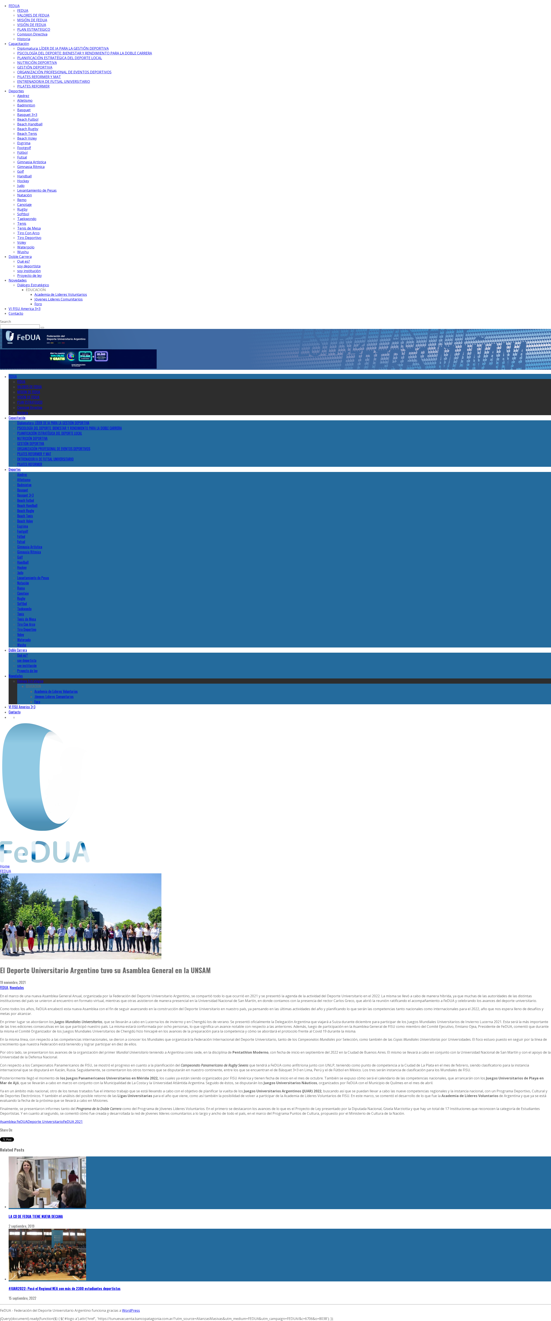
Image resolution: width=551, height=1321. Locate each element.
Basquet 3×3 (27, 114)
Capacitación (19, 43)
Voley (21, 242)
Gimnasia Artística (31, 162)
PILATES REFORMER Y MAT (39, 76)
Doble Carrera (20, 256)
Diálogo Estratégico (33, 285)
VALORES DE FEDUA (33, 15)
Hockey (23, 181)
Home (5, 866)
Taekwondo (26, 218)
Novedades (18, 280)
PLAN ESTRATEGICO (33, 29)
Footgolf (24, 147)
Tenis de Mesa (29, 228)
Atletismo (25, 100)
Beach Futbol (27, 119)
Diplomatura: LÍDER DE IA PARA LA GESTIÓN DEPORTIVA (63, 48)
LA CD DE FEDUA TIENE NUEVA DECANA (36, 1216)
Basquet (24, 110)
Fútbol (22, 152)
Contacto (16, 313)
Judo (21, 185)
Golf (20, 171)
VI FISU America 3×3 (24, 308)
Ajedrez (23, 95)
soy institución (29, 270)
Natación (24, 195)
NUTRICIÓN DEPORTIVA (37, 62)
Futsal (22, 157)
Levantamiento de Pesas (37, 190)
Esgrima (23, 143)
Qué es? (23, 261)
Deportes (16, 91)
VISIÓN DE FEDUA (31, 24)
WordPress (131, 1310)
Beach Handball (29, 124)
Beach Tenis (27, 133)
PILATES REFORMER (33, 86)
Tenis (21, 223)
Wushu (23, 252)
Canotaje (24, 204)
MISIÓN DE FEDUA (32, 20)
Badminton (26, 105)
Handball (24, 176)
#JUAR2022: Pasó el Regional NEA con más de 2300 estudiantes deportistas (65, 1288)
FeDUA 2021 (73, 1121)
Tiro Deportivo (29, 237)
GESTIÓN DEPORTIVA (34, 67)
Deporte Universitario (45, 1121)
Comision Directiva (32, 34)
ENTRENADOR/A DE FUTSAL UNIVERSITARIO (53, 81)
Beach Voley (27, 138)
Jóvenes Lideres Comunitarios (58, 299)
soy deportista (28, 266)
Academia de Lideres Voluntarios (60, 294)
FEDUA (14, 5)
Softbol (23, 214)
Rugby (22, 209)
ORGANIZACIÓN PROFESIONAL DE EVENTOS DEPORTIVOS (64, 72)
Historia (23, 39)
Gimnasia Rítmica (31, 166)
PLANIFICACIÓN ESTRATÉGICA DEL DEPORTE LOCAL (59, 57)
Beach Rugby (27, 128)
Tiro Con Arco (28, 233)
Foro (38, 304)
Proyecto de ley (29, 275)
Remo (21, 199)
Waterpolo (25, 247)
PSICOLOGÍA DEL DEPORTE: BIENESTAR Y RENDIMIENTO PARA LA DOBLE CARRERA (84, 53)
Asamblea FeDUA (14, 1121)
